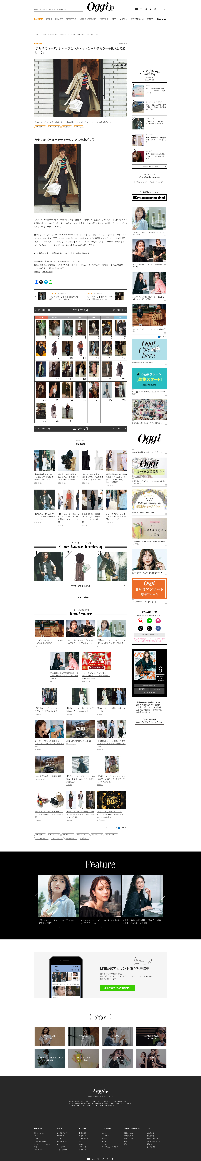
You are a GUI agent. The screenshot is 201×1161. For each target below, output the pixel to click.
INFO (114, 19)
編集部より (150, 1133)
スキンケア (82, 1136)
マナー (59, 1144)
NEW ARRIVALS (137, 19)
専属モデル (67, 127)
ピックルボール (107, 1136)
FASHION (38, 19)
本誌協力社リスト (152, 1138)
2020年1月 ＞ (120, 310)
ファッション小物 (40, 1141)
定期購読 (142, 689)
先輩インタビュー (62, 1136)
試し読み (157, 689)
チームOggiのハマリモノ (110, 1147)
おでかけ (104, 1144)
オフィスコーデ (57, 838)
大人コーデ (85, 838)
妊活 (125, 1141)
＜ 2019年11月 (42, 310)
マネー (59, 1138)
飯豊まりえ (79, 127)
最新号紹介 (150, 1136)
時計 (35, 1147)
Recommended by (112, 828)
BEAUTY (59, 19)
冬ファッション (98, 835)
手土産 (104, 1141)
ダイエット (82, 1150)
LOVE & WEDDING (87, 19)
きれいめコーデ (112, 835)
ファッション (44, 34)
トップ (36, 34)
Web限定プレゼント (153, 1141)
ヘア (80, 1141)
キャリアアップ (62, 1133)
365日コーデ (63, 34)
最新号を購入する (149, 686)
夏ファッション (54, 835)
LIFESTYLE (71, 19)
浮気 (125, 1144)
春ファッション (69, 835)
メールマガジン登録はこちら (149, 634)
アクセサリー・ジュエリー (42, 1144)
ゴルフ (104, 1133)
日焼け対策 (82, 1133)
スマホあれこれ (62, 1141)
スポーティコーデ (156, 182)
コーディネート (53, 34)
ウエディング (128, 1136)
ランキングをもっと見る (80, 586)
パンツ (36, 1136)
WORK (49, 19)
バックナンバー (149, 692)
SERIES (150, 19)
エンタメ (104, 1138)
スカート (37, 1138)
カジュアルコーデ (42, 838)
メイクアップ (83, 1138)
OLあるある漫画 (62, 1150)
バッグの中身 (61, 1147)
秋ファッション (83, 835)
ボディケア (82, 1147)
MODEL (123, 19)
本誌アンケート (152, 1144)
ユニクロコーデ (72, 838)
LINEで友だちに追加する (117, 988)
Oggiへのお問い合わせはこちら (149, 722)
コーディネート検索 (81, 597)
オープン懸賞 (151, 1147)
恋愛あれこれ (128, 1133)
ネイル (81, 1144)
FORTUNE (103, 19)
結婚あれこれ (128, 1138)
